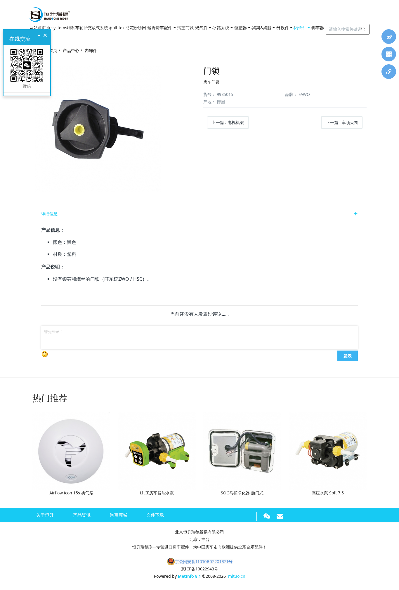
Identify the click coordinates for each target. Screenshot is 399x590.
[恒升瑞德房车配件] (49, 13)
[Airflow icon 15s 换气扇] (71, 450)
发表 (348, 355)
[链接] (388, 71)
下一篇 (342, 122)
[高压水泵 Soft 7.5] (328, 450)
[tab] (199, 213)
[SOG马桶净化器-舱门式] (242, 450)
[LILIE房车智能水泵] (157, 450)
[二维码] (388, 54)
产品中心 (71, 50)
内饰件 (91, 50)
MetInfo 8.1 (189, 576)
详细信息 (49, 213)
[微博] (388, 36)
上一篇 (228, 122)
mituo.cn (236, 576)
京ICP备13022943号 (199, 569)
